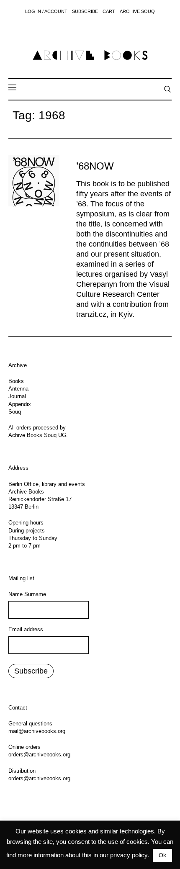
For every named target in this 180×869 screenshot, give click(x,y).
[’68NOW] (33, 180)
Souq (14, 412)
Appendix (19, 404)
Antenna (18, 389)
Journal (17, 396)
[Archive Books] (90, 55)
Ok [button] (162, 855)
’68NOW (95, 166)
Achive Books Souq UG (37, 435)
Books (16, 381)
